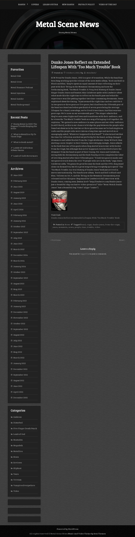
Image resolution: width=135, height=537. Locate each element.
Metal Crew (16, 81)
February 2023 (20, 181)
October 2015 (19, 226)
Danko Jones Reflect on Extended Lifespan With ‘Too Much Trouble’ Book (85, 217)
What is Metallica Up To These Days (23, 135)
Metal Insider (17, 98)
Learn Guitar (50, 4)
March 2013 (18, 295)
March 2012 (18, 357)
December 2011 (20, 369)
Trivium (17, 479)
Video (16, 491)
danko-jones (98, 224)
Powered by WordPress (67, 529)
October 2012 (19, 323)
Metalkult (90, 72)
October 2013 (19, 272)
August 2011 (18, 380)
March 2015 (18, 249)
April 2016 (18, 209)
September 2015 (20, 232)
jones (55, 227)
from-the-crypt (112, 224)
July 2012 (17, 340)
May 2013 (17, 289)
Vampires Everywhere (24, 485)
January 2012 (19, 363)
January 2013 (19, 306)
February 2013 (20, 300)
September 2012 (20, 329)
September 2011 (20, 374)
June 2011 (17, 386)
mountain (63, 227)
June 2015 (17, 243)
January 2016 (19, 220)
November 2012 (20, 317)
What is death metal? (23, 142)
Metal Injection (18, 93)
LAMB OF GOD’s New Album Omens (22, 148)
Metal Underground (20, 104)
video (97, 227)
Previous (56, 240)
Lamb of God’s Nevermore (25, 155)
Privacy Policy (86, 4)
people (77, 227)
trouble (90, 227)
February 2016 (20, 215)
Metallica (18, 451)
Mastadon (18, 439)
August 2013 (18, 283)
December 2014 (20, 255)
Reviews (17, 462)
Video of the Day (108, 4)
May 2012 (17, 352)
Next (121, 240)
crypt (89, 224)
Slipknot (17, 468)
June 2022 (18, 186)
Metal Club (16, 76)
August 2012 (18, 334)
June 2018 (17, 203)
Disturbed (18, 422)
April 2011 (18, 392)
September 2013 (20, 278)
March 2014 (19, 260)
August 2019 (18, 192)
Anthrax (17, 417)
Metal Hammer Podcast (22, 87)
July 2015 (17, 238)
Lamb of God (19, 434)
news (71, 227)
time (84, 227)
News (67, 224)
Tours (16, 474)
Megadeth (18, 445)
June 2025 (18, 175)
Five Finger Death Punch (25, 428)
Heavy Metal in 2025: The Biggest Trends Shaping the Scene (24, 126)
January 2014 (19, 266)
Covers (35, 4)
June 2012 (17, 346)
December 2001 (20, 397)
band (83, 224)
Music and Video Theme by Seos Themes (87, 533)
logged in (84, 253)
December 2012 (20, 312)
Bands (21, 4)
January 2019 (19, 198)
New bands (68, 4)
